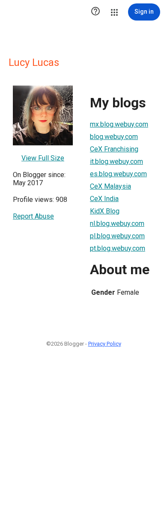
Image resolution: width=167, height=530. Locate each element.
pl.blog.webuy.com (117, 236)
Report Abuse (33, 216)
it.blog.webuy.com (116, 161)
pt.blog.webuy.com (117, 248)
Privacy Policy (104, 344)
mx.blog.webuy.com (119, 124)
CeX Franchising (114, 149)
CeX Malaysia (110, 186)
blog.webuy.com (114, 137)
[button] (95, 12)
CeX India (104, 199)
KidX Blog (104, 211)
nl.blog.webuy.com (117, 223)
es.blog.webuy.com (118, 174)
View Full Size (42, 158)
